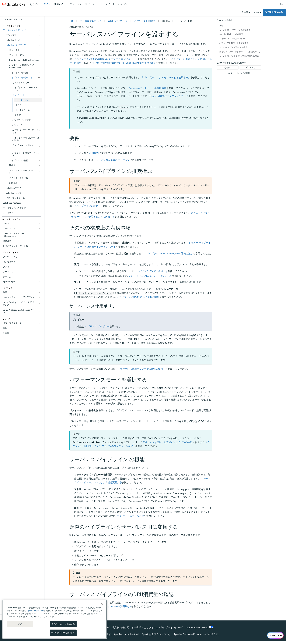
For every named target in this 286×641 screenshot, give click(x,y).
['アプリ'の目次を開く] (39, 267)
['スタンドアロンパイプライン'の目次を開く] (39, 171)
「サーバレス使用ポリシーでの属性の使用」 (141, 368)
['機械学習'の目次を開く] (39, 241)
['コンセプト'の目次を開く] (39, 35)
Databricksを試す (274, 12)
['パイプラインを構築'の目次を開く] (39, 73)
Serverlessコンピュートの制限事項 (147, 88)
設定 (20, 624)
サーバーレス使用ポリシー (233, 38)
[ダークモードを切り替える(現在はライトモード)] (281, 4)
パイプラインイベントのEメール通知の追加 (169, 253)
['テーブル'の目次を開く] (39, 277)
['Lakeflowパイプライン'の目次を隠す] (39, 45)
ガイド (46, 4)
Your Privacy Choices (197, 627)
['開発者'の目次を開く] (39, 165)
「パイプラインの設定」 (87, 205)
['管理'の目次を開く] (39, 292)
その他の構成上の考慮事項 (231, 34)
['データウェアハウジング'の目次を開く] (39, 208)
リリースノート (106, 4)
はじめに (35, 4)
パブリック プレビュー (97, 326)
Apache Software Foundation (190, 634)
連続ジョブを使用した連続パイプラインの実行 (167, 442)
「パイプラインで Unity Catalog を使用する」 (166, 77)
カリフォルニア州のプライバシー (162, 627)
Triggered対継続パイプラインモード (168, 96)
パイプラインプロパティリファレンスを (150, 275)
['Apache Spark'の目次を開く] (39, 281)
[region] (54, 619)
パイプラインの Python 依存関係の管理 (138, 296)
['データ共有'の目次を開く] (39, 213)
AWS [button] (256, 12)
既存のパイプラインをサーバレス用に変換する (239, 51)
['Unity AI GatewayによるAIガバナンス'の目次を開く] (39, 311)
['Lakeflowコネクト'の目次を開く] (39, 40)
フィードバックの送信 (240, 73)
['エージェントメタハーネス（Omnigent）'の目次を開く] (39, 234)
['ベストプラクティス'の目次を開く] (39, 178)
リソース (90, 4)
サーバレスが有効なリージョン (113, 160)
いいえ (252, 67)
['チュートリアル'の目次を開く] (39, 55)
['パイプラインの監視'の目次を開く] (39, 160)
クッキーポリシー (36, 610)
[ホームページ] (72, 21)
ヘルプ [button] (122, 4)
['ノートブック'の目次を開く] (39, 272)
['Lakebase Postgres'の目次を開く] (39, 203)
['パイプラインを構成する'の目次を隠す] (39, 77)
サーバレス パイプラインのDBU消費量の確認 (239, 56)
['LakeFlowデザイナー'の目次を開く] (39, 188)
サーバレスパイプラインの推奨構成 (234, 30)
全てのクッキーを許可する (63, 632)
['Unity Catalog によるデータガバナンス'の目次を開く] (39, 303)
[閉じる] (102, 603)
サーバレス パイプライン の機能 (233, 47)
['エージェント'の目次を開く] (39, 228)
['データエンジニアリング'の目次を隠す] (39, 30)
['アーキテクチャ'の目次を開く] (39, 257)
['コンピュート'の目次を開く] (39, 262)
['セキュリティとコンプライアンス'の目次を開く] (39, 297)
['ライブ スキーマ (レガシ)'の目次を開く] (39, 146)
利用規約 (94, 153)
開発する (59, 4)
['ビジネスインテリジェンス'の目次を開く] (39, 246)
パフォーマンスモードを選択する (233, 43)
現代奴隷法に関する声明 (125, 627)
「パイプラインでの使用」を (152, 271)
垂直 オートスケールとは (130, 515)
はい (229, 67)
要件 (221, 25)
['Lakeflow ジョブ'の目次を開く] (39, 193)
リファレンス (74, 4)
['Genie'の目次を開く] (39, 223)
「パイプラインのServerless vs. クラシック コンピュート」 (106, 58)
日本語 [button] (244, 12)
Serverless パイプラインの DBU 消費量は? (108, 606)
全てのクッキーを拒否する (63, 624)
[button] (26, 95)
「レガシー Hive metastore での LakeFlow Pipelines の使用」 (123, 62)
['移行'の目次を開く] (39, 328)
